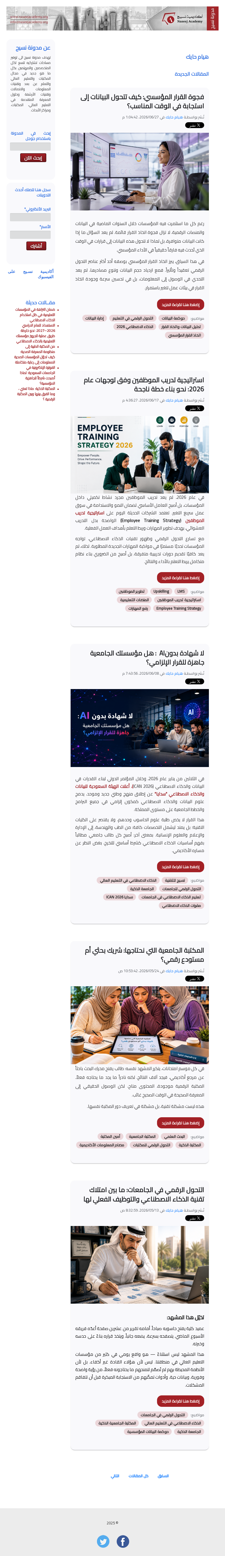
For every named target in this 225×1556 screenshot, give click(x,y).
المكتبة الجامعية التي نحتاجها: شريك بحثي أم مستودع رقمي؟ (144, 954)
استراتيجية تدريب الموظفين (179, 599)
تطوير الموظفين (132, 591)
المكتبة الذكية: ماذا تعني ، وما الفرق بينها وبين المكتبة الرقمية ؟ (36, 393)
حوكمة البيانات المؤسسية (148, 1431)
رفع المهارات (138, 608)
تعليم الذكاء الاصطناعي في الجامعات (171, 897)
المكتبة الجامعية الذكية (117, 1423)
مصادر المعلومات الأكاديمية (101, 1145)
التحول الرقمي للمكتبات (151, 1145)
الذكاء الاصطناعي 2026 (135, 326)
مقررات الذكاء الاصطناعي (181, 905)
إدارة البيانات (94, 318)
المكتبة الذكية (190, 1145)
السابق (163, 1475)
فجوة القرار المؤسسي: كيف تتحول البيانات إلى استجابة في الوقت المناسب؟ (142, 101)
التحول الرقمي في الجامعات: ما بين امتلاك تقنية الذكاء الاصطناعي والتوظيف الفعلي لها (143, 1194)
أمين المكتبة (110, 1136)
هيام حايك (174, 116)
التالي (115, 1475)
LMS (181, 591)
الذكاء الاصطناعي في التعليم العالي (128, 880)
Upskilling (161, 591)
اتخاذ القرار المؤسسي (184, 335)
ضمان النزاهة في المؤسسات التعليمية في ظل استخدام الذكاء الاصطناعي (35, 314)
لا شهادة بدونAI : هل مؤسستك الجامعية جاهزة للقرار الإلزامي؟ (147, 657)
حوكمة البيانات (173, 318)
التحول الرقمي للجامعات (181, 888)
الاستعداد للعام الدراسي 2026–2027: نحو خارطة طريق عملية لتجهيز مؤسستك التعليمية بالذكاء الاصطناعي (35, 333)
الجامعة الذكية (142, 888)
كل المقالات (139, 1475)
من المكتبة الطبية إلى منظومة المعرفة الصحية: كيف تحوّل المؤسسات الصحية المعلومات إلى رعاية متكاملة (34, 354)
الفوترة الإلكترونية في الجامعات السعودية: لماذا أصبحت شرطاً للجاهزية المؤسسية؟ (37, 375)
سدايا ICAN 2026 (119, 897)
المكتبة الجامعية (142, 1136)
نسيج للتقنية (175, 880)
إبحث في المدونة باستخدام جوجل (31, 135)
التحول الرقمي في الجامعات (163, 1415)
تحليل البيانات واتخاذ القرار (181, 326)
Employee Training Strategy (178, 608)
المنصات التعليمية (134, 599)
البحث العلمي (174, 1136)
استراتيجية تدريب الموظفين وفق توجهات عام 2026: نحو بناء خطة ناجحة (144, 384)
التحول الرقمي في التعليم (132, 318)
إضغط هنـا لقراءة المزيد (181, 304)
